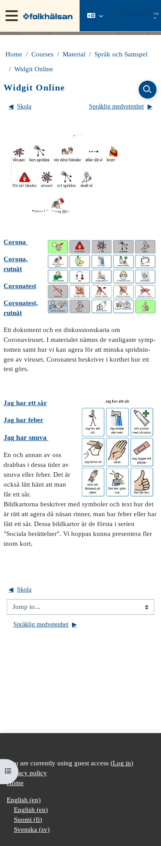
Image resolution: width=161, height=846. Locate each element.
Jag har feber (23, 419)
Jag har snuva (26, 437)
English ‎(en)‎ (24, 799)
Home (13, 54)
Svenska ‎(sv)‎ (32, 829)
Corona (15, 242)
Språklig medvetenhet (121, 106)
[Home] (46, 15)
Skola (19, 106)
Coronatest (20, 285)
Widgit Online (33, 69)
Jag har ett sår (25, 402)
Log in (156, 15)
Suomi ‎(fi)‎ (28, 819)
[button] (95, 15)
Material (74, 54)
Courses (42, 54)
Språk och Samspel (121, 54)
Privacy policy (27, 773)
